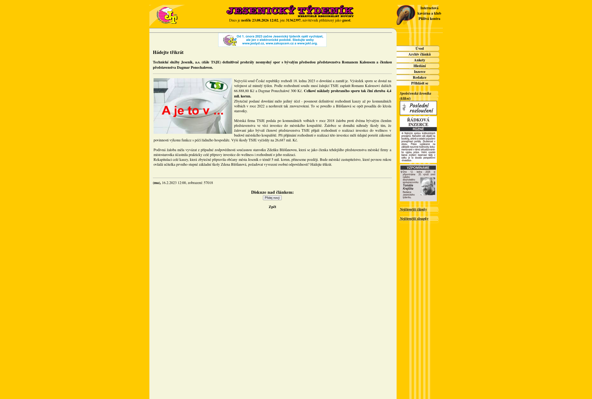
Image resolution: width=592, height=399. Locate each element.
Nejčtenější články (413, 209)
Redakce (419, 77)
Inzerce (420, 71)
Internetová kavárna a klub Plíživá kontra (429, 13)
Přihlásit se (419, 83)
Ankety (419, 59)
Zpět (272, 206)
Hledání (419, 65)
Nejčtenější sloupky (414, 218)
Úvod (420, 48)
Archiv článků (419, 54)
